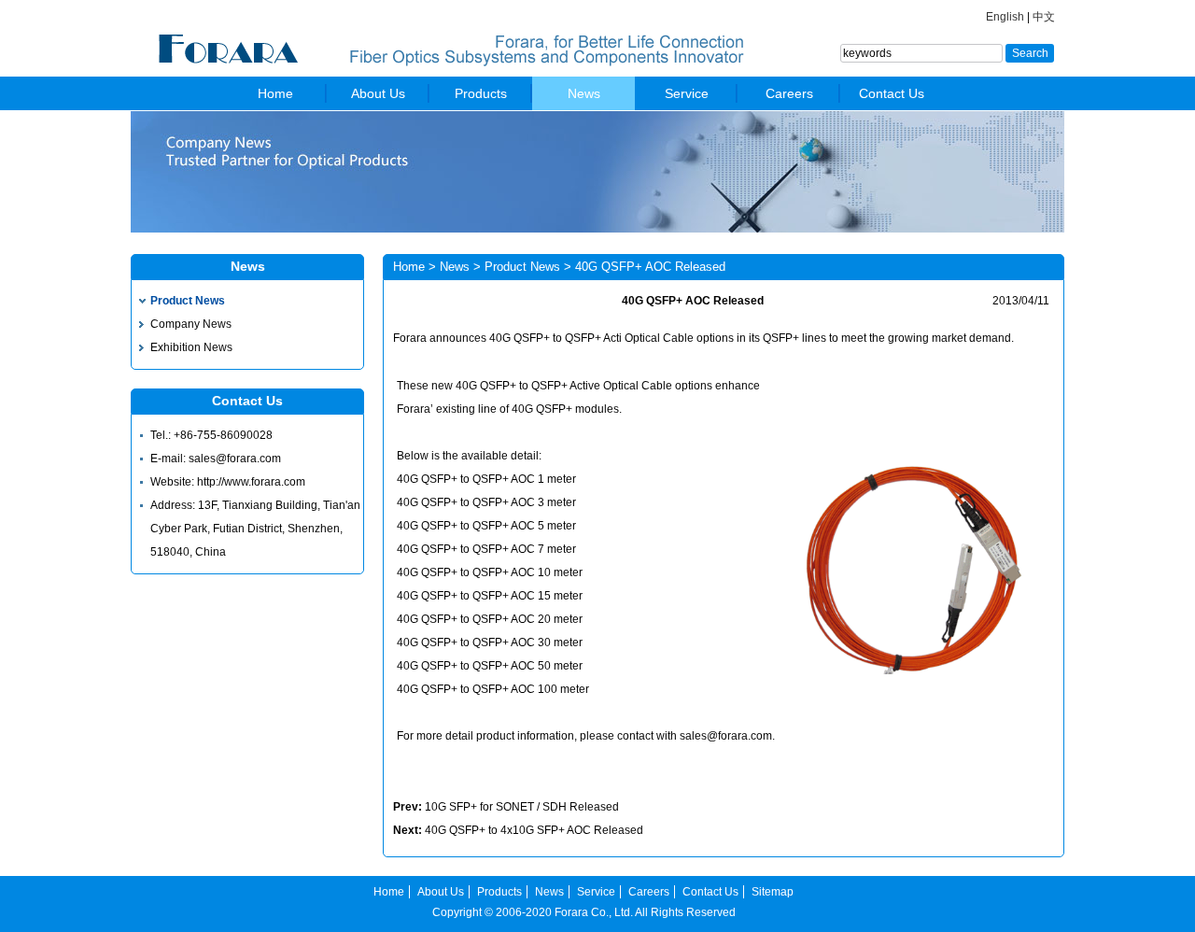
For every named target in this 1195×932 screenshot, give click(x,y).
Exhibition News (191, 347)
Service (687, 93)
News (584, 93)
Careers (789, 93)
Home (275, 93)
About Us (378, 93)
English (1005, 16)
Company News (191, 324)
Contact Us (891, 93)
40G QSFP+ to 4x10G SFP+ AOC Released (534, 830)
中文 (1044, 16)
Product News (187, 300)
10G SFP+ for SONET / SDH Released (522, 806)
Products (481, 93)
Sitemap (773, 891)
